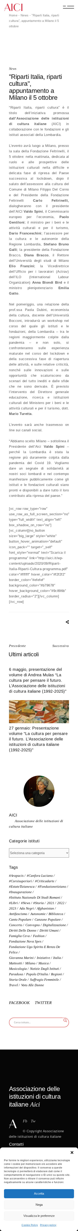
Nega (39, 1204)
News (25, 15)
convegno (32, 925)
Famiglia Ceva (19, 936)
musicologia (18, 969)
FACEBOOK (20, 1002)
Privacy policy (48, 1225)
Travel (13, 985)
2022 (60, 903)
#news (25, 903)
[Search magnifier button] (65, 1020)
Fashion (39, 936)
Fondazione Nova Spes (25, 941)
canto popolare (20, 919)
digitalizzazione (54, 925)
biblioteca (56, 914)
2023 (12, 908)
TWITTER (43, 1002)
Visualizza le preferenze (39, 1215)
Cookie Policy (30, 1225)
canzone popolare (48, 919)
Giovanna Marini (21, 958)
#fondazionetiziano (52, 887)
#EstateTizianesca (22, 887)
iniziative (43, 958)
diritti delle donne (22, 930)
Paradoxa (16, 974)
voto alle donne (32, 985)
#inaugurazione (20, 892)
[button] (72, 1152)
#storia (38, 903)
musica (43, 963)
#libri (13, 903)
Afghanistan (45, 908)
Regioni (56, 974)
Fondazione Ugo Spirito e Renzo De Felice (34, 949)
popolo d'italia (37, 974)
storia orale (18, 980)
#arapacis (16, 876)
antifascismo (18, 914)
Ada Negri (26, 908)
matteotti (15, 963)
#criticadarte (44, 881)
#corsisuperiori (20, 881)
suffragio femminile (44, 980)
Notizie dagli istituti (44, 969)
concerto (15, 925)
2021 (50, 903)
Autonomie (38, 914)
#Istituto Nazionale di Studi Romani (34, 897)
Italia (57, 958)
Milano (30, 963)
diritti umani (49, 930)
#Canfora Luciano (40, 876)
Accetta (39, 1193)
